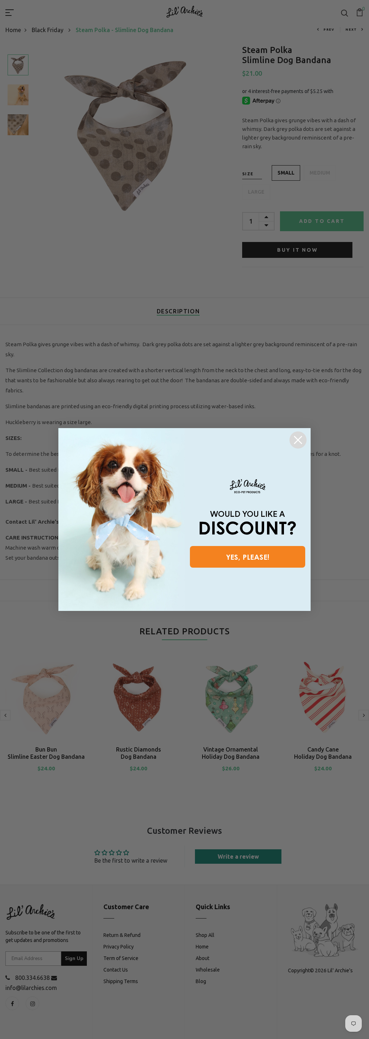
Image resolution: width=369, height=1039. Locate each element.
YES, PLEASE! (247, 556)
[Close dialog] (298, 440)
